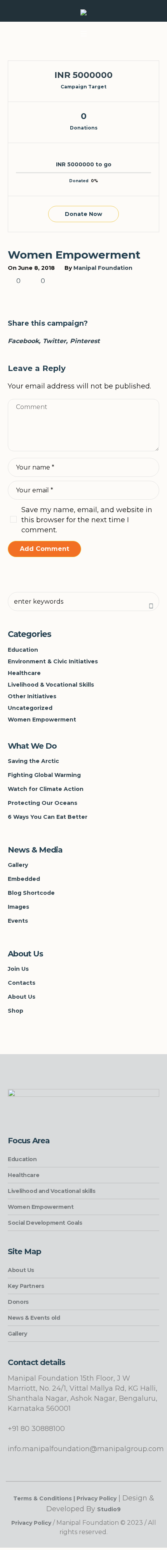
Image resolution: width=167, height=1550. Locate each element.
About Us (21, 996)
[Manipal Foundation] (83, 13)
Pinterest (85, 341)
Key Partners (26, 1285)
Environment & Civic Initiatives (53, 661)
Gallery (18, 864)
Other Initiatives (32, 696)
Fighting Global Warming (44, 775)
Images (18, 906)
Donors (18, 1301)
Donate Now (83, 214)
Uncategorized (30, 707)
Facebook (23, 341)
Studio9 (109, 1509)
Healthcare (24, 673)
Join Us (18, 968)
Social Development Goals (45, 1222)
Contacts (21, 982)
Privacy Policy (97, 1498)
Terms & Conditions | (45, 1498)
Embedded (24, 878)
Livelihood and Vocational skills (51, 1191)
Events (18, 920)
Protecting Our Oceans (42, 802)
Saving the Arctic (33, 761)
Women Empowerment (42, 719)
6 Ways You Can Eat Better (47, 816)
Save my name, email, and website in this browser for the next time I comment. (86, 520)
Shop (15, 1010)
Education (23, 649)
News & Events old (34, 1317)
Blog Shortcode (31, 892)
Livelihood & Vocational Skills (51, 684)
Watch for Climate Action (46, 788)
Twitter (54, 341)
